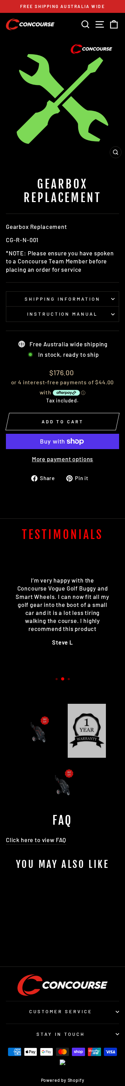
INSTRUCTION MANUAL (62, 314)
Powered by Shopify (62, 1080)
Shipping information (62, 299)
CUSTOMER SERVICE (60, 1011)
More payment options (62, 458)
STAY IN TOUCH (60, 1034)
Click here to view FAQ (36, 839)
